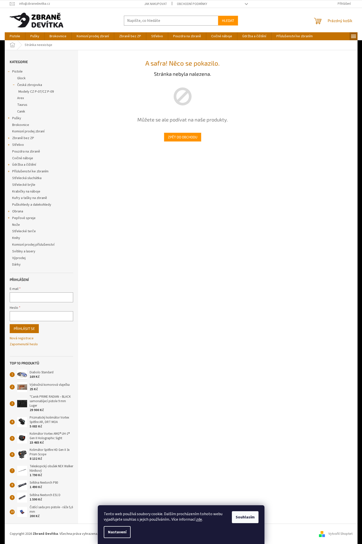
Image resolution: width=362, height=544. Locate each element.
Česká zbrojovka (29, 84)
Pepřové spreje (24, 218)
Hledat (228, 20)
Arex (20, 98)
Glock (21, 78)
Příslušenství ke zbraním (30, 171)
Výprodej (19, 258)
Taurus (22, 104)
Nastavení (117, 532)
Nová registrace (22, 338)
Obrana (17, 211)
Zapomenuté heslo (24, 344)
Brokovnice (20, 124)
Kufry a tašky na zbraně (29, 197)
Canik (21, 111)
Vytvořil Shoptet (340, 533)
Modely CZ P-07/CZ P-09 (36, 91)
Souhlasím (245, 517)
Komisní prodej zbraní (28, 131)
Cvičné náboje (22, 158)
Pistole (17, 71)
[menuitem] (15, 36)
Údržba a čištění (24, 164)
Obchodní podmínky (192, 4)
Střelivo (18, 144)
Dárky (16, 264)
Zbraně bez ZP (23, 138)
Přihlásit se (24, 328)
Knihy (16, 237)
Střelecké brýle (23, 184)
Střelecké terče (24, 231)
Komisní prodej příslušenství (33, 244)
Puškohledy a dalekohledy (31, 204)
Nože (16, 224)
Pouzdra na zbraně (26, 151)
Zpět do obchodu (182, 137)
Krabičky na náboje (26, 191)
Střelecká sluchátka (27, 178)
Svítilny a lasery (23, 251)
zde (199, 519)
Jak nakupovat (155, 4)
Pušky (16, 118)
